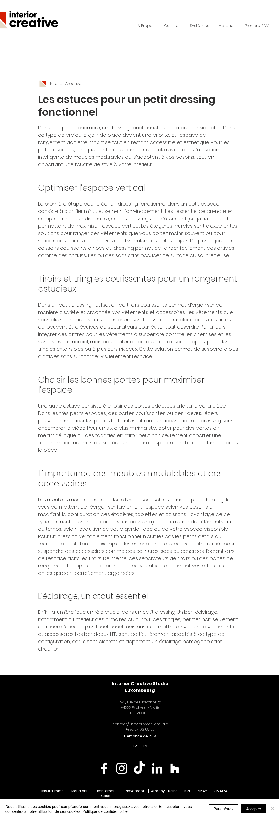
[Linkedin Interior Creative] (157, 768)
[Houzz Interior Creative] (174, 768)
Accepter (253, 808)
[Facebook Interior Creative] (103, 768)
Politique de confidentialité (105, 811)
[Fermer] (272, 809)
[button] (199, 26)
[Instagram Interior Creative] (121, 768)
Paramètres (223, 808)
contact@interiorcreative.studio (140, 724)
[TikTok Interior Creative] (139, 768)
